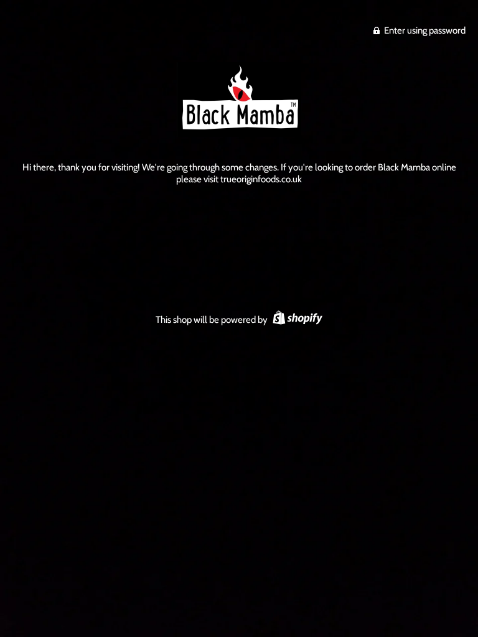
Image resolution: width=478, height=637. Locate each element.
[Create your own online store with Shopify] (295, 319)
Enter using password (424, 30)
